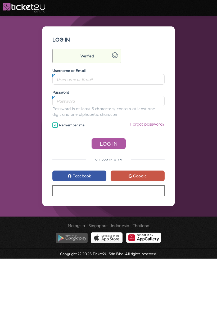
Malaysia (76, 225)
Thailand (141, 225)
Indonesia (120, 225)
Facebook (81, 176)
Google (139, 176)
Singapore (98, 225)
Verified (86, 56)
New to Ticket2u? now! (108, 191)
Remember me (71, 125)
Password (60, 92)
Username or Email (68, 70)
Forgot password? (147, 124)
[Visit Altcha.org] (115, 56)
